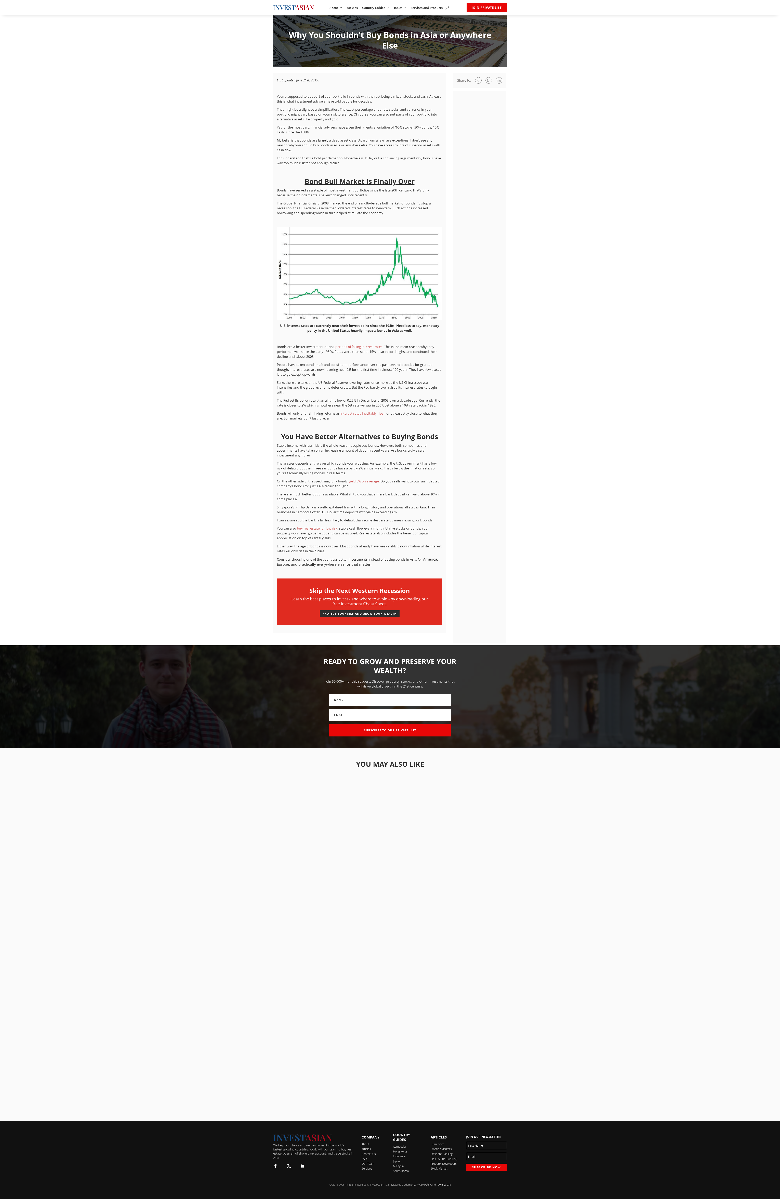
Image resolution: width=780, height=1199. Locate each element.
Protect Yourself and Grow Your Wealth (360, 613)
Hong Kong (400, 1151)
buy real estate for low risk (316, 528)
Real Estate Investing (444, 1159)
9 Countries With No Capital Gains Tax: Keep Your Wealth (390, 1035)
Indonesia (399, 1156)
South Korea (401, 1171)
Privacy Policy (423, 1184)
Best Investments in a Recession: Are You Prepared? (390, 1090)
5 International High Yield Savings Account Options (390, 868)
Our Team (368, 1163)
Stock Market (439, 1168)
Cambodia (399, 1146)
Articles (352, 8)
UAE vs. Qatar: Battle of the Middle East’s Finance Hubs (390, 813)
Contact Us (369, 1154)
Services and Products (427, 8)
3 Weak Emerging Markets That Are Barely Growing (390, 979)
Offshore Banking (442, 1154)
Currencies (437, 1144)
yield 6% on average (364, 481)
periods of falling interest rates (358, 347)
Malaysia (398, 1166)
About (333, 8)
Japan (396, 1161)
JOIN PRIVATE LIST (487, 7)
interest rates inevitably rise (361, 413)
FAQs (365, 1159)
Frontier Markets (441, 1149)
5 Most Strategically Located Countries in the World (390, 924)
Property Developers (444, 1163)
